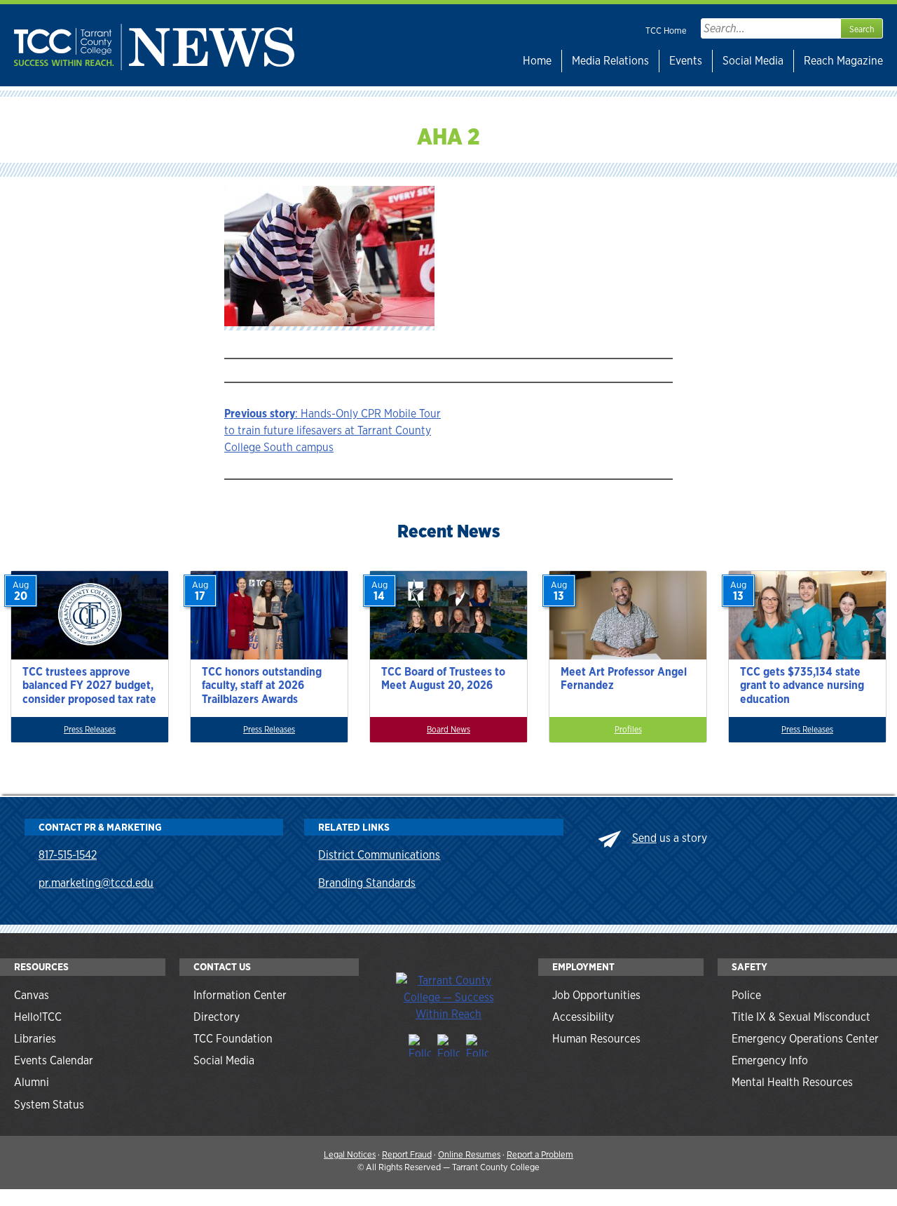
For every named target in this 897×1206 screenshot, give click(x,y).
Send (644, 838)
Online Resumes (469, 1154)
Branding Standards (367, 883)
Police (746, 995)
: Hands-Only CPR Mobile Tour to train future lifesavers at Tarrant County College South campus (332, 430)
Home (537, 60)
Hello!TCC (38, 1017)
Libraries (35, 1038)
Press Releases (90, 729)
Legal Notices (350, 1154)
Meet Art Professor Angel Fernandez (624, 678)
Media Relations (610, 60)
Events (685, 60)
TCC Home (666, 30)
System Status (49, 1104)
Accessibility (583, 1017)
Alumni (31, 1082)
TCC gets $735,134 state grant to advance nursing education (802, 685)
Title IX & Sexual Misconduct (801, 1017)
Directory (216, 1017)
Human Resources (596, 1038)
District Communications (379, 854)
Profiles (628, 729)
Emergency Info (770, 1060)
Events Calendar (53, 1060)
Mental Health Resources (792, 1082)
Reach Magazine (843, 60)
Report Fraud (407, 1154)
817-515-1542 (68, 854)
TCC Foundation (233, 1038)
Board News (448, 729)
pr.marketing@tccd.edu (96, 883)
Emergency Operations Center (805, 1038)
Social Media (753, 60)
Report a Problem (540, 1154)
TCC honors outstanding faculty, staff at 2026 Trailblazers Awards (262, 685)
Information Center (240, 995)
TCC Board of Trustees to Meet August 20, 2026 (443, 678)
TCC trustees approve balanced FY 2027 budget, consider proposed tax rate (89, 685)
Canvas (31, 995)
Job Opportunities (596, 995)
